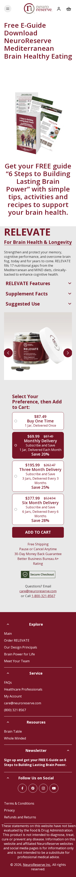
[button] (38, 532)
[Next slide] (67, 352)
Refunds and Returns (20, 817)
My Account (13, 696)
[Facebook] (22, 788)
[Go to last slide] (8, 352)
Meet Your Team (17, 661)
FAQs (8, 682)
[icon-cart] (67, 9)
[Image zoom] (38, 346)
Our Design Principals (20, 647)
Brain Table (13, 731)
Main (8, 633)
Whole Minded (15, 738)
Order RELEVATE (16, 640)
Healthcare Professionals (23, 689)
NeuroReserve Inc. (37, 864)
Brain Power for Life (19, 654)
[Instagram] (43, 788)
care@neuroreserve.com (38, 591)
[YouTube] (53, 788)
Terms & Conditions (19, 803)
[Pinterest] (32, 788)
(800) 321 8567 (15, 710)
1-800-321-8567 (43, 596)
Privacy (9, 810)
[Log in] (58, 8)
